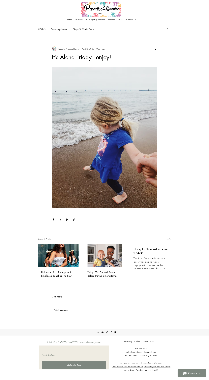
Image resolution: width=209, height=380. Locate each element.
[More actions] (155, 48)
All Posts (42, 29)
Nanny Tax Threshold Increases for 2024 (151, 250)
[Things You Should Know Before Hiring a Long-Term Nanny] (104, 255)
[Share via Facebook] (53, 219)
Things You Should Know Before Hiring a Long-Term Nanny (101, 274)
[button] (167, 29)
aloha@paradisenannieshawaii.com (141, 352)
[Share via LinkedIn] (67, 219)
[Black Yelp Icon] (98, 332)
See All (168, 238)
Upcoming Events (59, 29)
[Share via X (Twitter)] (60, 219)
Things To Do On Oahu (83, 29)
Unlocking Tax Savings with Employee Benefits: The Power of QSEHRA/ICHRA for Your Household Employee (57, 274)
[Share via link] (74, 219)
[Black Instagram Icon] (106, 332)
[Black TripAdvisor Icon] (102, 332)
